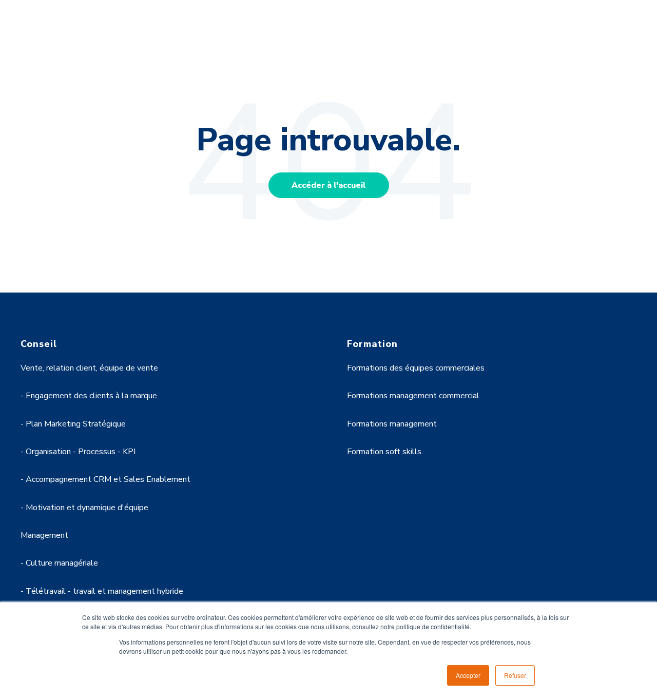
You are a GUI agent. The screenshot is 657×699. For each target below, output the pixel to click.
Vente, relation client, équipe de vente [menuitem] (89, 368)
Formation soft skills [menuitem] (384, 451)
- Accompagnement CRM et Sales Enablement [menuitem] (105, 479)
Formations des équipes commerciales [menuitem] (416, 368)
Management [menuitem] (44, 535)
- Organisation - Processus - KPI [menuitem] (78, 451)
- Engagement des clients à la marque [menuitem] (89, 395)
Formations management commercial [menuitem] (413, 395)
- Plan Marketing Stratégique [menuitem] (73, 424)
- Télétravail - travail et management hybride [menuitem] (102, 591)
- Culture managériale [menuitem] (59, 563)
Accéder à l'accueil (329, 185)
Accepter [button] (468, 675)
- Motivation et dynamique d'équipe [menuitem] (84, 507)
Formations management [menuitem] (392, 424)
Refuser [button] (515, 675)
